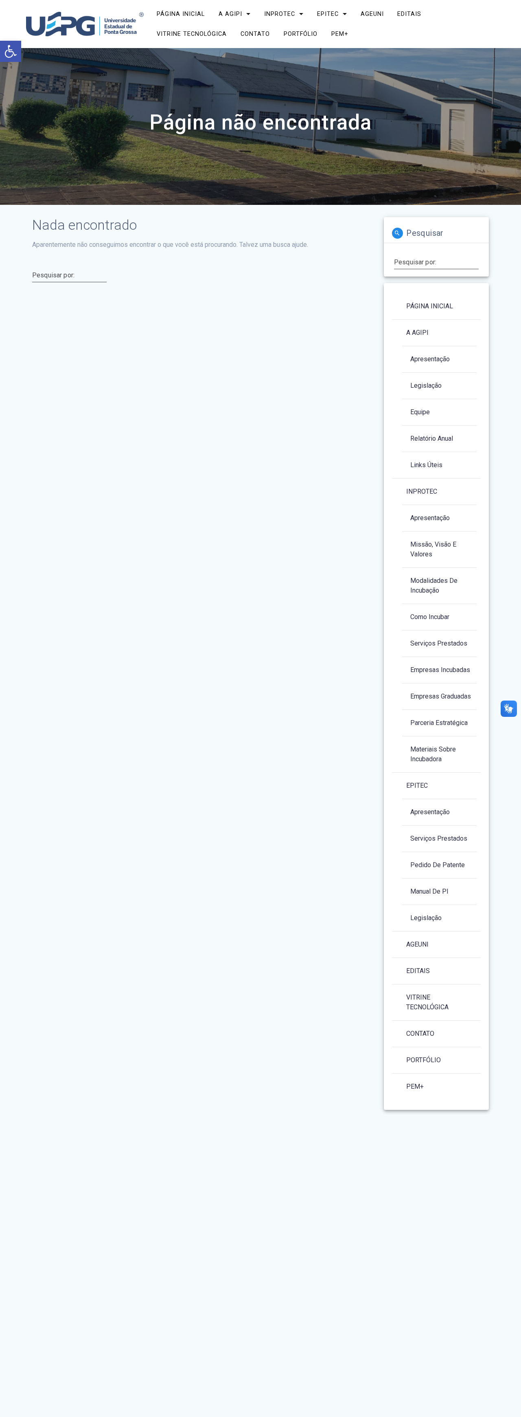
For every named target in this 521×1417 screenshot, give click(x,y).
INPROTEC (279, 14)
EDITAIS (409, 14)
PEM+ (339, 34)
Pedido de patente (437, 865)
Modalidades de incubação (434, 585)
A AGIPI (230, 14)
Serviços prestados (438, 643)
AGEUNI (371, 14)
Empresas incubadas (440, 670)
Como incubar (429, 617)
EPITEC (328, 14)
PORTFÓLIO (300, 34)
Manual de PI (429, 891)
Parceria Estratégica (439, 723)
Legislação (426, 385)
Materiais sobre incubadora (433, 754)
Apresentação (430, 359)
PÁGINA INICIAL (181, 14)
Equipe (420, 412)
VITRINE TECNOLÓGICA (192, 34)
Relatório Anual (431, 438)
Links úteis (426, 465)
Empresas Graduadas (440, 696)
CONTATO (255, 34)
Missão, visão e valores (433, 549)
